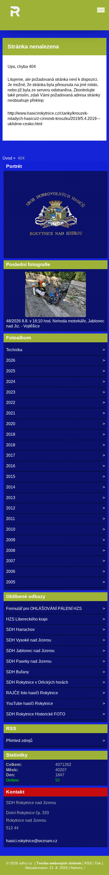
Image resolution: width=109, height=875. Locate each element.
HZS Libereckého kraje (27, 619)
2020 (10, 424)
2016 (10, 466)
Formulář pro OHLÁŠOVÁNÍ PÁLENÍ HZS (44, 608)
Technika (14, 350)
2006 (10, 571)
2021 (10, 413)
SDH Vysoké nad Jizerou (28, 640)
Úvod (7, 158)
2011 (10, 519)
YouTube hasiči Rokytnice (29, 703)
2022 (10, 402)
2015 (10, 476)
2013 (10, 498)
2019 (10, 434)
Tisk (98, 863)
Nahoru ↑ (78, 868)
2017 (10, 455)
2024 (10, 381)
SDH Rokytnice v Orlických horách (37, 682)
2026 (10, 360)
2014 (10, 487)
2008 (10, 550)
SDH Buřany (17, 672)
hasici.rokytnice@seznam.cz (31, 841)
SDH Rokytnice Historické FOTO (35, 714)
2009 (10, 540)
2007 (10, 561)
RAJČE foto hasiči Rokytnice (32, 693)
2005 (10, 582)
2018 (10, 445)
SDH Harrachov (20, 629)
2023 (10, 392)
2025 (10, 371)
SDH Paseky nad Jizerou (28, 661)
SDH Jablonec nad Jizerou (30, 651)
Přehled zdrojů (19, 740)
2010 (10, 529)
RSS (88, 863)
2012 (10, 508)
